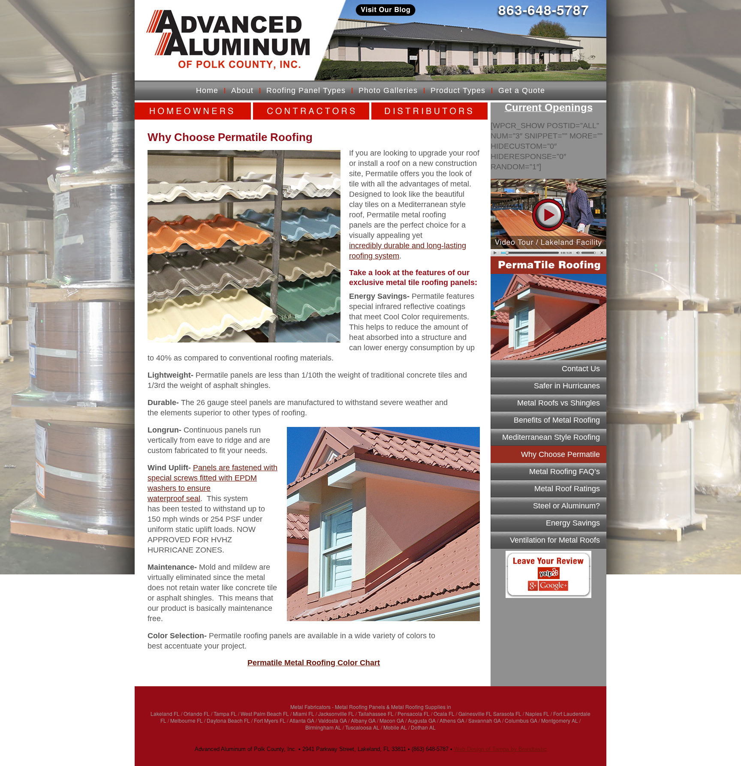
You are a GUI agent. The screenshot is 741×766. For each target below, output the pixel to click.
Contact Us (581, 368)
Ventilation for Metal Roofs (555, 540)
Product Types (458, 90)
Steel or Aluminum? (566, 506)
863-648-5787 (543, 9)
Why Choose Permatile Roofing (560, 456)
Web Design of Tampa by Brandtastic (500, 749)
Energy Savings (573, 523)
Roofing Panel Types (306, 90)
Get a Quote (521, 90)
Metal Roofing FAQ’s (564, 471)
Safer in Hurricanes (567, 385)
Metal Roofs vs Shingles (558, 403)
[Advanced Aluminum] (228, 39)
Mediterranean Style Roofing (551, 437)
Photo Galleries (388, 90)
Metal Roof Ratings (567, 488)
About (242, 90)
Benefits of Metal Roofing (557, 420)
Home (207, 90)
